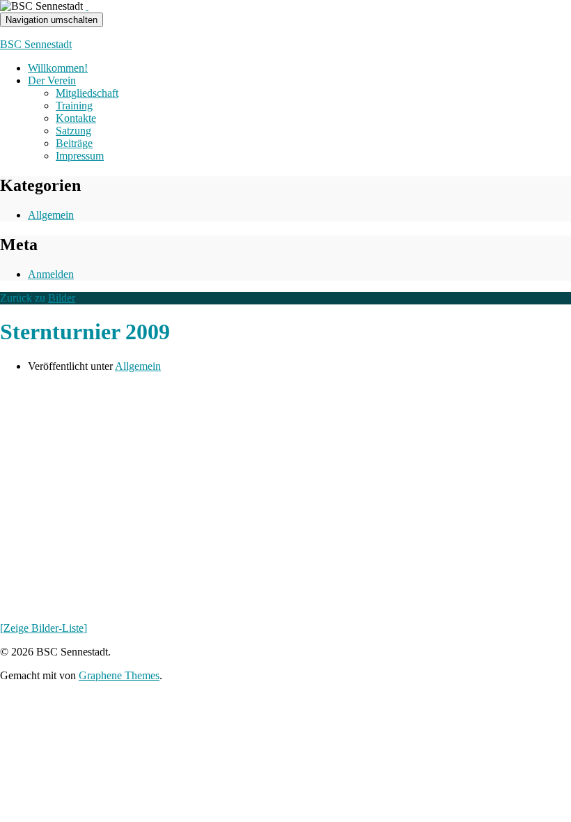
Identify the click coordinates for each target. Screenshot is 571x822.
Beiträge (74, 143)
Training (74, 105)
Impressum (80, 156)
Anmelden (51, 274)
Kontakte (76, 118)
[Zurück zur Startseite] (87, 6)
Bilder (61, 298)
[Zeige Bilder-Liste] (43, 628)
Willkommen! (58, 68)
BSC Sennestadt (36, 44)
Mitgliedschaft (87, 93)
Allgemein (51, 215)
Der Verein (52, 80)
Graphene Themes (119, 675)
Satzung (73, 131)
